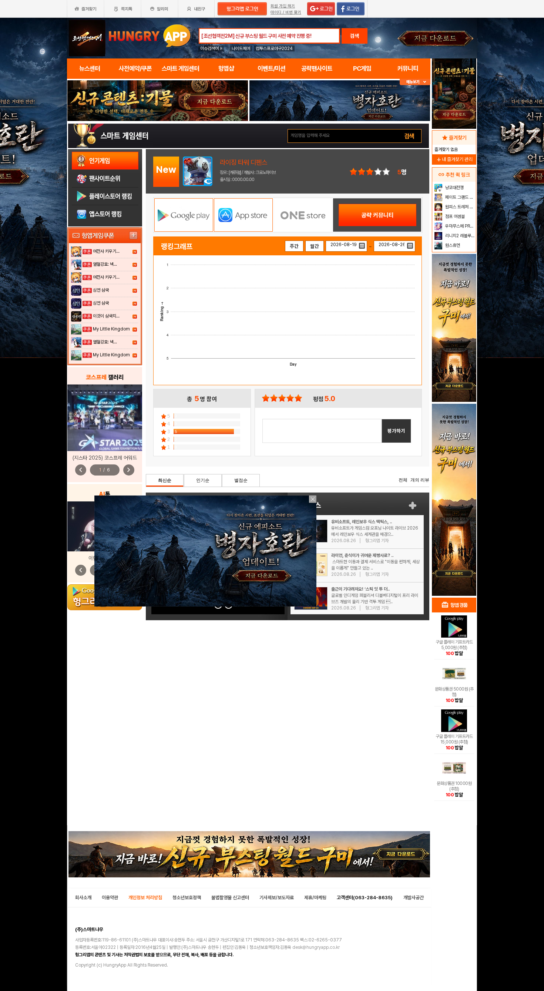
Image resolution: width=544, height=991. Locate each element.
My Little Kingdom (111, 329)
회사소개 (83, 897)
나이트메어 (241, 48)
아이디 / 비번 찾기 (286, 12)
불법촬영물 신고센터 (230, 897)
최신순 (164, 480)
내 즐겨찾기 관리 (454, 159)
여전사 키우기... (106, 251)
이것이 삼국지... (106, 316)
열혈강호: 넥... (105, 264)
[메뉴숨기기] (415, 82)
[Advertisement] (454, 476)
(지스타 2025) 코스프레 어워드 (105, 458)
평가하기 (396, 431)
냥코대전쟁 (454, 187)
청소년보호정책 (186, 897)
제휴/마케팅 (315, 897)
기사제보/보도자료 (276, 897)
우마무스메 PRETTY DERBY (460, 226)
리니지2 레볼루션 (459, 235)
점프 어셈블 (454, 216)
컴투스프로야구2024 (274, 48)
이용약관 (110, 897)
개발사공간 (413, 897)
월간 (314, 246)
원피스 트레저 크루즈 (460, 206)
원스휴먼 (452, 245)
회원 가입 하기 (283, 6)
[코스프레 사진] (104, 417)
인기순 (202, 480)
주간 (294, 246)
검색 (354, 36)
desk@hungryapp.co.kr (316, 947)
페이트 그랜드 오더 (460, 197)
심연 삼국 (101, 290)
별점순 (241, 480)
